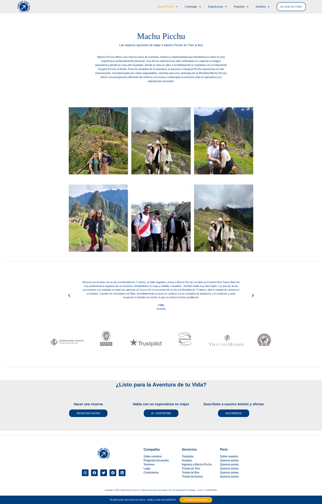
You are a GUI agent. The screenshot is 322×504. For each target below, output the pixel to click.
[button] (69, 295)
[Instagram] (85, 472)
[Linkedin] (122, 472)
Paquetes (239, 6)
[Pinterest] (113, 472)
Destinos (261, 6)
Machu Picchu (166, 6)
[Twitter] (103, 472)
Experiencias (215, 6)
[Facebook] (94, 472)
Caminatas (191, 6)
